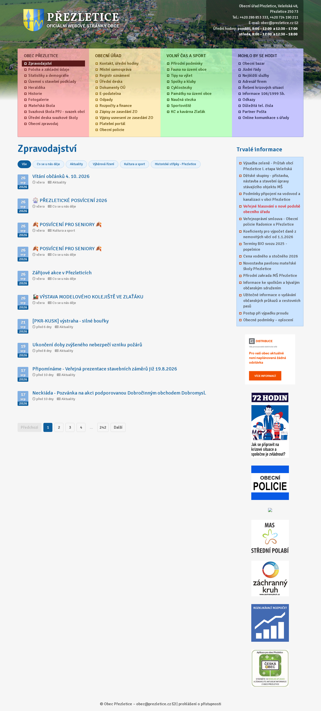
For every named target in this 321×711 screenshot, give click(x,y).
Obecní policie (112, 129)
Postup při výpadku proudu (265, 313)
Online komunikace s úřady (266, 117)
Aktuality (76, 164)
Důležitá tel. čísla (258, 105)
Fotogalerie (38, 99)
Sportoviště (181, 105)
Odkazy (249, 99)
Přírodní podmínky (186, 63)
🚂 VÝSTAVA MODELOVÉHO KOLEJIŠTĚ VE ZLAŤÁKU (87, 297)
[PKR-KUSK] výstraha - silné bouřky (70, 321)
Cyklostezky (181, 87)
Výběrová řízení (103, 164)
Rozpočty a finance (116, 105)
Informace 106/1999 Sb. (264, 93)
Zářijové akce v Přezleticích (62, 273)
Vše (24, 164)
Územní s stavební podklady (52, 81)
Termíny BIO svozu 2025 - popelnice (265, 246)
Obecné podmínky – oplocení (268, 319)
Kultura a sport (134, 164)
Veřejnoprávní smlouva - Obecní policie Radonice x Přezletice (270, 221)
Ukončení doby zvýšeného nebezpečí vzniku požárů (87, 345)
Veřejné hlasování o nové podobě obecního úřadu (271, 209)
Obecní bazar (254, 63)
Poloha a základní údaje (48, 69)
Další (118, 427)
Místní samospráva (115, 69)
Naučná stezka (183, 99)
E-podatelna (110, 93)
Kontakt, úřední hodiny (119, 63)
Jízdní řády (252, 69)
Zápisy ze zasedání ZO (118, 111)
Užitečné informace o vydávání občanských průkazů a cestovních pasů (271, 300)
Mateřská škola (41, 105)
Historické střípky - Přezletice (175, 164)
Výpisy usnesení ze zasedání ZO (126, 117)
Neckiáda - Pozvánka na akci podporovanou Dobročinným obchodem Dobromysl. (119, 393)
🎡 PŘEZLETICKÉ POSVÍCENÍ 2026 (69, 200)
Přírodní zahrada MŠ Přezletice (270, 275)
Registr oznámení (115, 75)
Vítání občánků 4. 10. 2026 (61, 176)
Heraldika (36, 87)
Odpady (106, 99)
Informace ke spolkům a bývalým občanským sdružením (271, 285)
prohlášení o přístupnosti (200, 703)
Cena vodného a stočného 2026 (270, 256)
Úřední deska (111, 81)
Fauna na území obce (189, 69)
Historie (35, 93)
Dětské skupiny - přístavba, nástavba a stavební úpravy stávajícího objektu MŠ (266, 181)
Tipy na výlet (181, 75)
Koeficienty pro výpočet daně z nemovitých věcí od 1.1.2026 (269, 234)
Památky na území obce (191, 93)
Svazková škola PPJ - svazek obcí (56, 111)
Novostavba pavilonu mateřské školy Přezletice (269, 266)
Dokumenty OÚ (112, 87)
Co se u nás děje (48, 164)
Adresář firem (255, 81)
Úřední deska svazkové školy (53, 117)
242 (103, 427)
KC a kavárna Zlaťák (188, 111)
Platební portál (112, 123)
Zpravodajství (40, 63)
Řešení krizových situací (263, 87)
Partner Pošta (254, 111)
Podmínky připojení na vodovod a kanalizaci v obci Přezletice (271, 196)
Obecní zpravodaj (43, 123)
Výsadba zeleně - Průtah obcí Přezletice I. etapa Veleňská (268, 166)
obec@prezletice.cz (277, 23)
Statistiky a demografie (48, 75)
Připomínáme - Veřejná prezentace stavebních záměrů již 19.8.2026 (104, 369)
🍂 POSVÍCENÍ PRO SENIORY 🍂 (67, 224)
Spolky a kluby (183, 81)
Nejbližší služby (256, 75)
